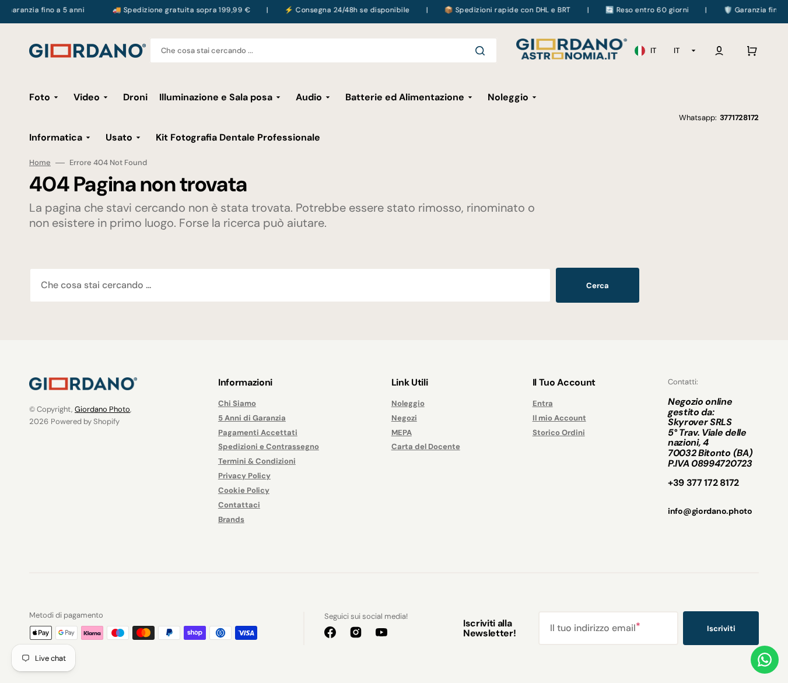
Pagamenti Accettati (257, 432)
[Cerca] (482, 51)
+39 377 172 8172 (703, 483)
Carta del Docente (425, 446)
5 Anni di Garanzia (252, 418)
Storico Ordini (559, 432)
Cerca (597, 285)
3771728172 (739, 117)
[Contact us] (765, 660)
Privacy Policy (244, 476)
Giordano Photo (102, 409)
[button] (719, 51)
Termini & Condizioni (257, 461)
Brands (231, 519)
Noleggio (408, 403)
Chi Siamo (237, 403)
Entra (543, 403)
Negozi (404, 418)
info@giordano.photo (710, 511)
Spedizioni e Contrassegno (268, 446)
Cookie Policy (243, 490)
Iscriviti (721, 628)
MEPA (401, 432)
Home (40, 162)
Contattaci (239, 505)
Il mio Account (559, 418)
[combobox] (323, 50)
